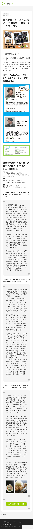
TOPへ (4, 514)
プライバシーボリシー (18, 522)
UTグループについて (7, 524)
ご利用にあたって (6, 522)
